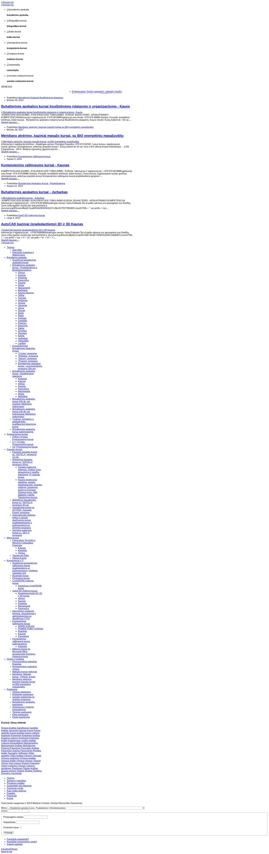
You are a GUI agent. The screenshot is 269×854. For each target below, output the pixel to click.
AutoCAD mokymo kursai (24, 591)
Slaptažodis (9, 822)
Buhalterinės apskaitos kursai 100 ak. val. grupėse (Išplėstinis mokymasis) (23, 403)
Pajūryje (5, 748)
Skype (14, 849)
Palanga (22, 323)
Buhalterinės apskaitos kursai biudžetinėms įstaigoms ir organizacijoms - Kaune (65, 106)
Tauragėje (13, 753)
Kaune (30, 730)
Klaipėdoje (16, 735)
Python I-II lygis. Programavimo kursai (22, 438)
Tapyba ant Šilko (20, 555)
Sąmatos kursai (14, 449)
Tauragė (22, 298)
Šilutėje (29, 771)
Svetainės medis (15, 788)
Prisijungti (12, 796)
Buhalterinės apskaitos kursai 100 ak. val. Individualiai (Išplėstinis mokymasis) (24, 413)
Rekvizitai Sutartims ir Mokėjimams (23, 253)
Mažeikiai (22, 290)
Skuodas (22, 333)
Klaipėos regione (10, 738)
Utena (21, 308)
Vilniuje (37, 761)
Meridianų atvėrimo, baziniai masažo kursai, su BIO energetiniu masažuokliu (62, 135)
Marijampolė (24, 288)
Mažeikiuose (29, 745)
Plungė (21, 310)
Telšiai (21, 295)
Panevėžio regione (10, 750)
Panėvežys (23, 608)
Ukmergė (22, 305)
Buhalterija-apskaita (17, 257)
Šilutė (21, 313)
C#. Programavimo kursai (25, 447)
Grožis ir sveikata (15, 659)
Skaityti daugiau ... (10, 122)
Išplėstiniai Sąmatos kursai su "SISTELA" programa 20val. (22, 462)
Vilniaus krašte (8, 761)
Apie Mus (17, 250)
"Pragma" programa (28, 361)
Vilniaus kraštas (28, 758)
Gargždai (22, 320)
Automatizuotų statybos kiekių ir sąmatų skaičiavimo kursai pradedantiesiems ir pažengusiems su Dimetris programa (23, 521)
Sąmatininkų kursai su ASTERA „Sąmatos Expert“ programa (23, 510)
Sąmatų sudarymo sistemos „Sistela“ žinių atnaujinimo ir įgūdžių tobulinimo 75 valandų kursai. (29, 472)
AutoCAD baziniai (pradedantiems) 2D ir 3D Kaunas (42, 224)
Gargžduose (23, 728)
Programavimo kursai (17, 434)
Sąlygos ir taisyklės (16, 781)
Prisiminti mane (11, 827)
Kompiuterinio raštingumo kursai (34, 156)
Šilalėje (21, 771)
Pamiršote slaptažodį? (18, 839)
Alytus (21, 285)
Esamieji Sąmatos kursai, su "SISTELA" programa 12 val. (25, 454)
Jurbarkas (23, 338)
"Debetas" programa (28, 356)
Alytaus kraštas (9, 728)
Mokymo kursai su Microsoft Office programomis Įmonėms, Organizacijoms (24, 653)
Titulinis (10, 247)
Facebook (6, 849)
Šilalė (21, 315)
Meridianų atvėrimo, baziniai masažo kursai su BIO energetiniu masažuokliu (56, 127)
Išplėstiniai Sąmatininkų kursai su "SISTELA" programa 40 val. (24, 502)
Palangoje (15, 748)
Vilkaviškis (23, 341)
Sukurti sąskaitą (15, 844)
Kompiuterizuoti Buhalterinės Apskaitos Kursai (23, 348)
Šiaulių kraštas (30, 768)
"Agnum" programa (27, 358)
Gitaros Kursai (19, 558)
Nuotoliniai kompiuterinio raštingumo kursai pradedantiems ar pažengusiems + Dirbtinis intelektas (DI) (25, 568)
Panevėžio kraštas (30, 748)
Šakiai (21, 328)
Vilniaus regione (24, 761)
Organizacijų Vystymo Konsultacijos (23, 708)
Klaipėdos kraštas (31, 735)
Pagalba (11, 793)
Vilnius (21, 272)
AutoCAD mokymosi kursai (31, 215)
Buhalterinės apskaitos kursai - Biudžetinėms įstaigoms (23, 373)
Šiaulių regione (9, 771)
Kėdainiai (22, 300)
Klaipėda (22, 278)
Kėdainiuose (14, 740)
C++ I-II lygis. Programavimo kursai (22, 443)
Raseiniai (22, 326)
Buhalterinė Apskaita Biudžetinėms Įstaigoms (40, 98)
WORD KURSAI (26, 626)
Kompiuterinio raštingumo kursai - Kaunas (35, 165)
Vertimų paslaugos (21, 692)
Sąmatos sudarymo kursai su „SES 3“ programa (22, 533)
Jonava (21, 303)
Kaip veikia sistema (16, 791)
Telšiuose (23, 753)
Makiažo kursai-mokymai (24, 671)
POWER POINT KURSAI (30, 629)
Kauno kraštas (17, 733)
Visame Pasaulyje (30, 763)
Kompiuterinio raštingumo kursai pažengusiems (21, 641)
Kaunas (22, 275)
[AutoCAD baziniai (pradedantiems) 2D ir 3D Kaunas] (28, 230)
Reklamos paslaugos (22, 694)
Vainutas (37, 756)
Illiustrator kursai (20, 576)
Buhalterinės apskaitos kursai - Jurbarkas (34, 192)
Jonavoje (13, 730)
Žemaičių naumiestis (11, 773)
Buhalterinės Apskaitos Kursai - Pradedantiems (41, 183)
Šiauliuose (17, 768)
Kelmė (21, 336)
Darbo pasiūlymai (21, 717)
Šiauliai (21, 283)
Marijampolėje (31, 743)
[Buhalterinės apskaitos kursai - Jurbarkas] (22, 198)
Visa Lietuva (15, 763)
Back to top (6, 851)
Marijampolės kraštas (12, 745)
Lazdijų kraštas (28, 740)
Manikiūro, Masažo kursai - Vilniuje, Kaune (23, 675)
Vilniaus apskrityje (10, 758)
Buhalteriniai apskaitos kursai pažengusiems (23, 430)
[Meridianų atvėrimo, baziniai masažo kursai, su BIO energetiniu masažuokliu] (40, 141)
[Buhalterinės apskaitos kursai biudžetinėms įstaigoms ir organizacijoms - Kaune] (42, 112)
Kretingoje (24, 738)
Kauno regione (32, 733)
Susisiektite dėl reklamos (19, 786)
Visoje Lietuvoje (9, 766)
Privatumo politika (16, 783)
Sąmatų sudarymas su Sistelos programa (23, 698)
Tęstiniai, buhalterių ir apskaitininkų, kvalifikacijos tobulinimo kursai (24, 423)
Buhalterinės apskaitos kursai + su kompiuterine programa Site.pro (30, 366)
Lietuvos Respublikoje (12, 743)
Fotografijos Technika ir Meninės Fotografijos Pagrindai (23, 543)
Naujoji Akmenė (26, 293)
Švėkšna (37, 771)
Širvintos (22, 331)
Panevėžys (23, 280)
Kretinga (22, 318)
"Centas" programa (27, 353)
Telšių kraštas (17, 756)
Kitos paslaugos (20, 714)
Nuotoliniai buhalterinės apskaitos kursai (24, 261)
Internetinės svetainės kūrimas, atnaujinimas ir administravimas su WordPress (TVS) (24, 615)
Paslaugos (12, 689)
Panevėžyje (26, 750)
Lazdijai (22, 343)
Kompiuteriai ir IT (15, 560)
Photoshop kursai (21, 578)
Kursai (10, 798)
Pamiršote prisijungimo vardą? (22, 842)
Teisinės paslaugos (22, 712)
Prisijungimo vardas (13, 817)
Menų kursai (13, 538)
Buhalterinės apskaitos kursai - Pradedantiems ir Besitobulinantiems (24, 267)
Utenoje (28, 756)
